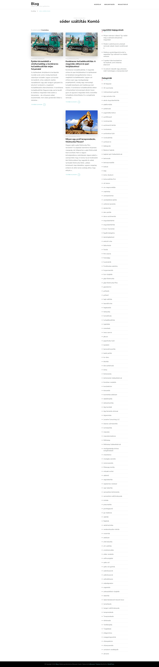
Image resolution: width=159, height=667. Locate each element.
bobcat (105, 167)
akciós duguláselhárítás (111, 100)
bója (104, 171)
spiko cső (106, 562)
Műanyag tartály (109, 467)
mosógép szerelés (109, 459)
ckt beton (106, 183)
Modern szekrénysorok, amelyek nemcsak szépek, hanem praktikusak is (115, 46)
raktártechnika (108, 525)
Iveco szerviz (107, 332)
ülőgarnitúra (107, 633)
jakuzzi (105, 337)
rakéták (105, 517)
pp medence (107, 513)
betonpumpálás (108, 163)
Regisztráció (123, 4)
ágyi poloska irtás (109, 96)
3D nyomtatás (108, 88)
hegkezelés (107, 308)
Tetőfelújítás (107, 625)
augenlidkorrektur (109, 113)
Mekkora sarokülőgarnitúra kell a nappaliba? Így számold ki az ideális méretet (115, 54)
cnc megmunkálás (109, 187)
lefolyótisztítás (108, 403)
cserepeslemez (108, 196)
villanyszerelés (108, 645)
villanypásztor (108, 641)
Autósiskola (107, 129)
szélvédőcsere (108, 579)
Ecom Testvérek (108, 229)
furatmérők (107, 262)
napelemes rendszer (110, 484)
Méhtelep (106, 440)
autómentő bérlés (109, 125)
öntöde (105, 500)
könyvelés (106, 390)
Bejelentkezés (109, 4)
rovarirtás (106, 533)
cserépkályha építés (110, 200)
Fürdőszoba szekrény (110, 266)
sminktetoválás (108, 550)
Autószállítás (107, 138)
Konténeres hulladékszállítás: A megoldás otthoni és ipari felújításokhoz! (81, 64)
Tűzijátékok (107, 629)
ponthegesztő (108, 509)
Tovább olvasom (36, 104)
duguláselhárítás (109, 225)
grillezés (106, 291)
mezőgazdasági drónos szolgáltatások (111, 450)
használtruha (107, 303)
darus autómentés (109, 216)
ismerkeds (106, 328)
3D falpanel (107, 84)
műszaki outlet (108, 471)
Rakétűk (106, 521)
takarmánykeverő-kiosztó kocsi (113, 600)
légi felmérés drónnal (110, 411)
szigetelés (106, 587)
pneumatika (107, 505)
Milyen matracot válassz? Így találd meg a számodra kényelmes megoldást (115, 38)
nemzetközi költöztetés (111, 492)
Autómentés (107, 121)
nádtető (106, 475)
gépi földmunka (108, 279)
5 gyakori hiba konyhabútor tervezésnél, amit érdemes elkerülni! (112, 63)
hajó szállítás (107, 299)
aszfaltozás (107, 109)
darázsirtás (107, 208)
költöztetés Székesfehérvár (112, 378)
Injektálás (106, 324)
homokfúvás (107, 316)
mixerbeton (107, 455)
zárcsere (106, 654)
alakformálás (107, 105)
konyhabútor (107, 386)
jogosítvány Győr (109, 341)
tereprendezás (108, 612)
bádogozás (107, 146)
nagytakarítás (108, 480)
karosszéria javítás (109, 349)
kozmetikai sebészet (110, 395)
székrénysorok (108, 575)
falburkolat (107, 245)
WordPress (110, 664)
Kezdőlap (97, 4)
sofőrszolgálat (108, 558)
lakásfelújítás (107, 399)
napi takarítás (108, 488)
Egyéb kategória (109, 233)
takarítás (106, 596)
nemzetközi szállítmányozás (112, 496)
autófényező (107, 117)
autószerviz (107, 142)
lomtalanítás (107, 428)
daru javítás (107, 212)
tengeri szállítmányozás (111, 608)
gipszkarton (107, 287)
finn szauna (107, 254)
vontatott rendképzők (110, 650)
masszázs (106, 432)
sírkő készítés (107, 542)
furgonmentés (108, 270)
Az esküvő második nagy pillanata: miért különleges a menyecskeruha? (115, 70)
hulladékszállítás (72, 59)
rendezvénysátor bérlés (111, 529)
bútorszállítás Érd (109, 179)
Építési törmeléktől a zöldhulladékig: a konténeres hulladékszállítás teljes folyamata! (44, 65)
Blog (35, 3)
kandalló (106, 345)
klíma (105, 370)
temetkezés (107, 604)
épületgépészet (108, 237)
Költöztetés (107, 374)
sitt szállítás (107, 546)
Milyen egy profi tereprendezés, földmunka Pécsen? (81, 140)
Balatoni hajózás (108, 150)
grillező (106, 295)
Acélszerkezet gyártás (110, 92)
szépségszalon (108, 583)
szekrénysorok (108, 571)
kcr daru (106, 357)
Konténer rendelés (37, 59)
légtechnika (107, 415)
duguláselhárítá (108, 221)
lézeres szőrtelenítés (110, 424)
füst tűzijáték (107, 274)
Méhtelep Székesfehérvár (112, 444)
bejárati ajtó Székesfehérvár (112, 154)
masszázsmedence (109, 436)
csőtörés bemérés (109, 204)
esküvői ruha (107, 241)
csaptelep (106, 192)
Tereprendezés (108, 616)
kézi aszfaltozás (108, 366)
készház (106, 362)
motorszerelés (108, 463)
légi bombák (107, 407)
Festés (105, 250)
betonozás (106, 158)
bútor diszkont (108, 175)
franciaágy (106, 258)
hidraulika (106, 312)
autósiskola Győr (109, 133)
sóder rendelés (108, 554)
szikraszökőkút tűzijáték (111, 592)
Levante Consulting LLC (111, 419)
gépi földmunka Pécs (73, 136)
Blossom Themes (95, 664)
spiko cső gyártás (109, 567)
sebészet (106, 538)
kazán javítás (107, 353)
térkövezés (107, 621)
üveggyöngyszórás (109, 637)
